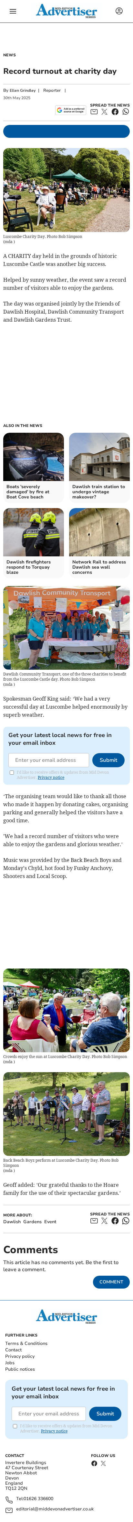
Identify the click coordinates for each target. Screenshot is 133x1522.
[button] (13, 11)
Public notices (20, 1369)
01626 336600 (38, 1499)
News (9, 55)
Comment (111, 1282)
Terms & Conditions (26, 1343)
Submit (108, 760)
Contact (13, 1350)
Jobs (10, 1363)
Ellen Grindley (23, 90)
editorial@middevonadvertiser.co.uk (55, 1509)
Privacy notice (51, 777)
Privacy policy (20, 1356)
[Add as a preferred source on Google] (70, 110)
